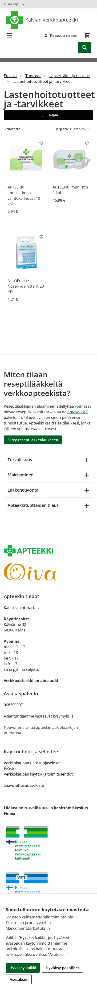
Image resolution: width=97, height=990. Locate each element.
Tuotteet (33, 75)
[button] (48, 115)
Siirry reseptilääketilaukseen (33, 439)
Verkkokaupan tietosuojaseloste (32, 762)
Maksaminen (20, 475)
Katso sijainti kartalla (22, 607)
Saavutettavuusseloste (24, 785)
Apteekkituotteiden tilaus (33, 505)
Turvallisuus (20, 459)
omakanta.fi (77, 411)
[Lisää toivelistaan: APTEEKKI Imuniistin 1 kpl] (86, 143)
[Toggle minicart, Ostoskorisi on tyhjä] (87, 35)
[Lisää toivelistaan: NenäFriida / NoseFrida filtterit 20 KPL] (41, 236)
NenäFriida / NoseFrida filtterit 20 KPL (26, 286)
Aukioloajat (12, 4)
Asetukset (19, 979)
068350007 (13, 704)
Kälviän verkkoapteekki (51, 20)
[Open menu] (9, 35)
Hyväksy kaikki (22, 967)
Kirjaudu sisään (63, 35)
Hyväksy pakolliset (62, 967)
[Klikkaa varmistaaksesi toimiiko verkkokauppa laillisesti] (48, 843)
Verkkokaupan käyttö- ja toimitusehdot (38, 774)
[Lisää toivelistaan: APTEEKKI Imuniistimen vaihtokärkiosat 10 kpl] (41, 143)
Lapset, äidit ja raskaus (69, 75)
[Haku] (84, 47)
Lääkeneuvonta (23, 490)
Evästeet (11, 768)
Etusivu (10, 75)
